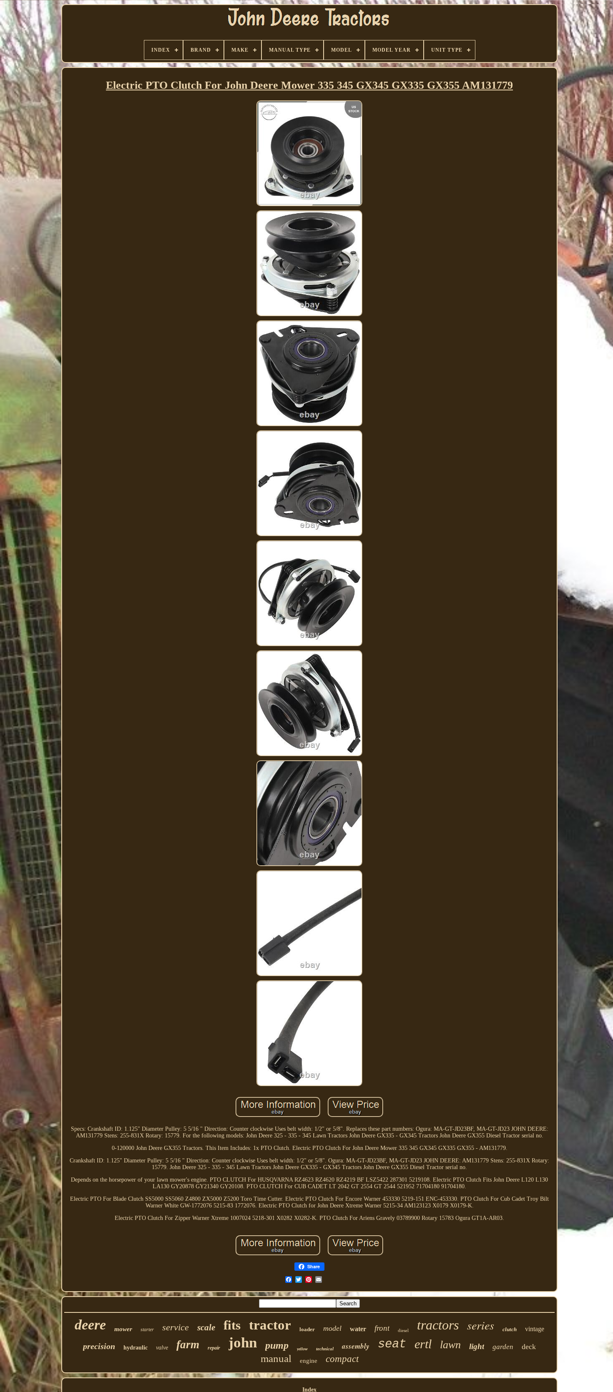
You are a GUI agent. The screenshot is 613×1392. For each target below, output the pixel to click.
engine (308, 1360)
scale (206, 1327)
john (243, 1343)
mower (123, 1329)
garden (502, 1347)
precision (99, 1346)
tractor (270, 1324)
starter (147, 1329)
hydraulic (135, 1348)
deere (90, 1324)
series (480, 1325)
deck (529, 1346)
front (381, 1328)
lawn (450, 1345)
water (358, 1328)
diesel (403, 1330)
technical (325, 1348)
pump (277, 1345)
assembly (355, 1346)
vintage (534, 1328)
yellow (302, 1349)
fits (232, 1325)
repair (214, 1348)
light (476, 1346)
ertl (423, 1344)
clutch (509, 1329)
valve (162, 1348)
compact (342, 1359)
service (175, 1327)
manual (276, 1358)
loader (307, 1329)
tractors (438, 1324)
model (332, 1328)
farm (187, 1344)
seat (392, 1344)
